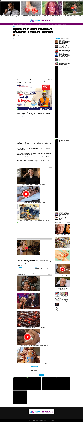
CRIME (56, 24)
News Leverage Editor (20, 35)
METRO (49, 24)
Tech (36, 24)
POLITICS (26, 24)
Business (40, 24)
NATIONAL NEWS (21, 24)
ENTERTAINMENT (45, 24)
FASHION (30, 24)
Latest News (65, 24)
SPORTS (33, 24)
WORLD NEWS (60, 24)
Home (17, 24)
